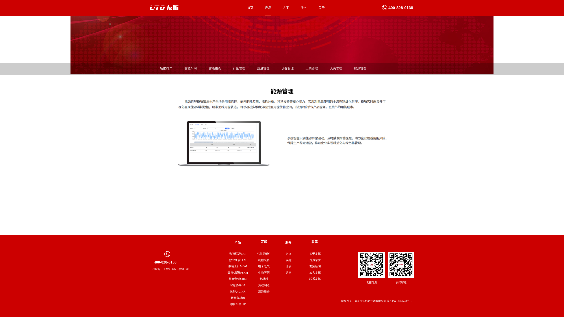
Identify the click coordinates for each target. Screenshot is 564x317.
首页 (250, 7)
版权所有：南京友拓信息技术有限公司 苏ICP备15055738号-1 (376, 300)
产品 (268, 7)
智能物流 (215, 68)
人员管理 (336, 68)
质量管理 (263, 68)
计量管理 (239, 68)
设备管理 (287, 68)
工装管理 (312, 68)
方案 (286, 7)
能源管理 (360, 68)
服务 (304, 7)
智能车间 (190, 68)
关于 (322, 7)
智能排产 (166, 68)
